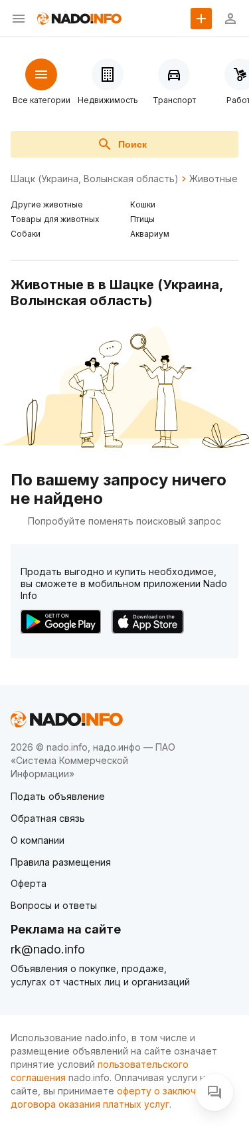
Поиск (132, 144)
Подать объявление (58, 796)
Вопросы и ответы (54, 905)
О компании (37, 840)
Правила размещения (61, 862)
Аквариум (149, 234)
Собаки (26, 234)
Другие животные (47, 204)
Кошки (142, 204)
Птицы (142, 219)
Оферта (28, 883)
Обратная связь (48, 818)
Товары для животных (55, 219)
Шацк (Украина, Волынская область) (95, 179)
